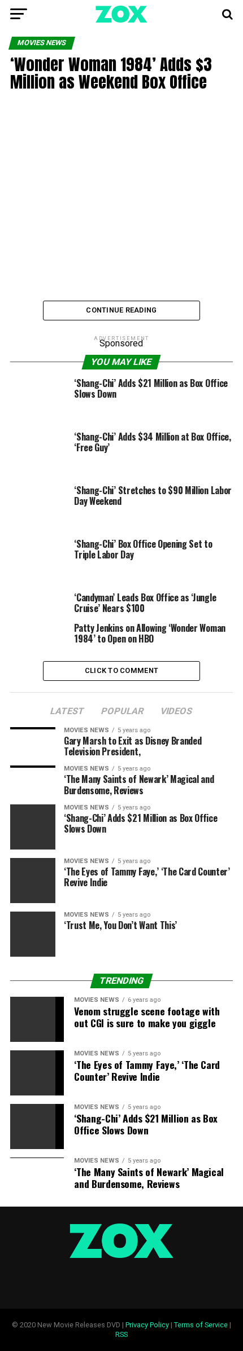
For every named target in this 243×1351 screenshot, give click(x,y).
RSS (121, 1334)
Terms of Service (201, 1325)
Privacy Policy (147, 1325)
